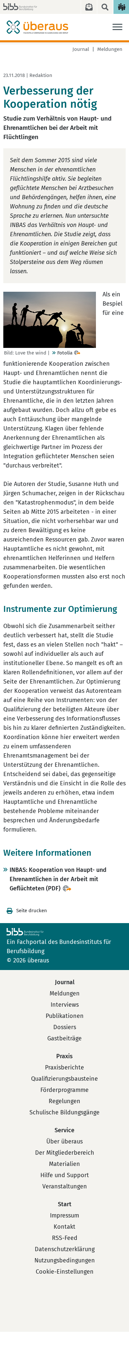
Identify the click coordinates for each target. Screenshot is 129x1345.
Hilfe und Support (64, 1175)
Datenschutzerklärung (65, 1249)
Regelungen (64, 1101)
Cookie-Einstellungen (65, 1271)
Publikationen (65, 1016)
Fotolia (64, 353)
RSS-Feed (64, 1238)
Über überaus (64, 1141)
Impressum (64, 1215)
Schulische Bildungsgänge (64, 1112)
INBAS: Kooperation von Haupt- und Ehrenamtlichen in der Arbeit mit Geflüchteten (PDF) (58, 879)
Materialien (64, 1164)
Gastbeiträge (64, 1038)
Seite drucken (31, 911)
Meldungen (109, 49)
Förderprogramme (64, 1090)
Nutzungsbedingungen (64, 1260)
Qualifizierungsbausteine (64, 1078)
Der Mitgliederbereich (64, 1152)
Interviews (65, 1004)
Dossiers (64, 1027)
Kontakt (64, 1226)
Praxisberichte (64, 1067)
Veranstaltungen (64, 1186)
